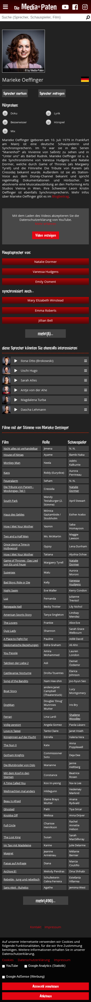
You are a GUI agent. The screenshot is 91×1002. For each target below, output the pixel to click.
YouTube (12, 965)
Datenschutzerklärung (34, 960)
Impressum (53, 927)
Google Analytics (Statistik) (46, 965)
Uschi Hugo (29, 371)
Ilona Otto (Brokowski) (37, 361)
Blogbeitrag (60, 196)
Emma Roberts (45, 310)
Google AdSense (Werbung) (25, 976)
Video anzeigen (45, 235)
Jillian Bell (46, 320)
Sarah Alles (29, 380)
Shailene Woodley (74, 716)
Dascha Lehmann (33, 410)
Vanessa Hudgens (45, 272)
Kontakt (35, 927)
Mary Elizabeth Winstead (45, 300)
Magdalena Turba (33, 400)
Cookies (8, 960)
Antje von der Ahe (34, 390)
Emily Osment (45, 282)
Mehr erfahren (45, 224)
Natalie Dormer (45, 262)
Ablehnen (46, 996)
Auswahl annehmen (45, 986)
